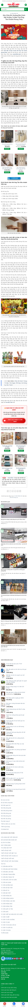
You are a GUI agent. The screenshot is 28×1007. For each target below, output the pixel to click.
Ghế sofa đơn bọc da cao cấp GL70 (20, 446)
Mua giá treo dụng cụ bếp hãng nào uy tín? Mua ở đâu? (13, 519)
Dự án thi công (5, 977)
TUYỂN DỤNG (4, 933)
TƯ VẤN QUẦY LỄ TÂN (7, 909)
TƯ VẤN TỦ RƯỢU (6, 930)
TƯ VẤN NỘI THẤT (6, 893)
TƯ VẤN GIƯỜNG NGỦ (7, 885)
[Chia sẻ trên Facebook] (10, 491)
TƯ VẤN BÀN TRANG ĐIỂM (8, 874)
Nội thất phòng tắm (6, 816)
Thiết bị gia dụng (5, 826)
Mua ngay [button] (7, 148)
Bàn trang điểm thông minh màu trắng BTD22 (7, 168)
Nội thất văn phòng (6, 818)
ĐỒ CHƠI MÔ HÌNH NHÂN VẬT (9, 840)
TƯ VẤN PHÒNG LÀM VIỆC (8, 901)
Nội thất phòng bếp (6, 808)
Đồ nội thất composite (7, 802)
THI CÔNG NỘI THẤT (6, 848)
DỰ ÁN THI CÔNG (5, 842)
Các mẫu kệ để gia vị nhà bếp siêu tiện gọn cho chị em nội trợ (13, 596)
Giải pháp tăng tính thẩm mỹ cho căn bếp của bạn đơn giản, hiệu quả (13, 646)
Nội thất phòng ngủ (6, 813)
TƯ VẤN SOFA (4, 911)
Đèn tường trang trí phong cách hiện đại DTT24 (20, 168)
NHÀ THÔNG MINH (6, 845)
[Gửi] (25, 9)
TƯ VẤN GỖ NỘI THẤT (7, 887)
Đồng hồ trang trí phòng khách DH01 (7, 144)
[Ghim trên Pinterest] (18, 491)
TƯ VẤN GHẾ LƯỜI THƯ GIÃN (9, 879)
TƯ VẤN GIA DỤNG (6, 882)
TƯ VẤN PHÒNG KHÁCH (7, 898)
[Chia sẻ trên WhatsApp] (8, 491)
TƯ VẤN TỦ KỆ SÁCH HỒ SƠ (8, 925)
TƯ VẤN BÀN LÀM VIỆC (7, 871)
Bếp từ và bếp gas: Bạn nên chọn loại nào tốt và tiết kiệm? (14, 621)
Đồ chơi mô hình (5, 800)
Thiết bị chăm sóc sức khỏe (8, 824)
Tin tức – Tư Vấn (5, 975)
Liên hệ (3, 979)
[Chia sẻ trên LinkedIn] (20, 491)
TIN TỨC (3, 863)
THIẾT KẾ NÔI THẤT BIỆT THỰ (9, 853)
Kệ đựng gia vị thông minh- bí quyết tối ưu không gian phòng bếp (13, 570)
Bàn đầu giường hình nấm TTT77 (20, 469)
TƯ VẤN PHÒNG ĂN (14, 13)
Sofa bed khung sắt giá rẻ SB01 (7, 469)
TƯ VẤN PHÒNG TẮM (6, 906)
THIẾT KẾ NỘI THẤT (6, 850)
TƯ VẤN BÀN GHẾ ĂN (6, 866)
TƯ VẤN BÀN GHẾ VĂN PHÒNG (9, 869)
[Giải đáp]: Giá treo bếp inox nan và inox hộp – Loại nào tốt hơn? (14, 544)
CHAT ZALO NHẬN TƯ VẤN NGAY (15, 420)
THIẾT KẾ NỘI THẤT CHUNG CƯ (9, 855)
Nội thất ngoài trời (5, 805)
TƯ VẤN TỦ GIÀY (5, 922)
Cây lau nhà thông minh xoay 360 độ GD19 (21, 144)
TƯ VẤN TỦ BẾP (5, 917)
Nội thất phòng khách (6, 810)
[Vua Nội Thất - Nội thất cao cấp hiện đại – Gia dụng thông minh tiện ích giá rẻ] (14, 5)
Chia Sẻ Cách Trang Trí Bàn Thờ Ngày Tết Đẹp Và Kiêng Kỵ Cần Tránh (15, 383)
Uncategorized (5, 829)
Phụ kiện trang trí (5, 821)
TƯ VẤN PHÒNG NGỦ (6, 903)
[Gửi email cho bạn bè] (15, 491)
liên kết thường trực (14, 497)
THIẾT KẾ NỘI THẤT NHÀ (7, 858)
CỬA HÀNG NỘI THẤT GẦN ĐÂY (9, 837)
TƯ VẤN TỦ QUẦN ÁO (6, 927)
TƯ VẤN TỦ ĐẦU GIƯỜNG (8, 919)
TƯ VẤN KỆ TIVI (5, 890)
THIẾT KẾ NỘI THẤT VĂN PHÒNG (9, 861)
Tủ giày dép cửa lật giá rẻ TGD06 (7, 446)
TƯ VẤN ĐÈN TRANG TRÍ (7, 877)
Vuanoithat (10, 477)
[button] (2, 5)
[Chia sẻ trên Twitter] (13, 491)
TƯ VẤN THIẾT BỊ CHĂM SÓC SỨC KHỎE (11, 914)
